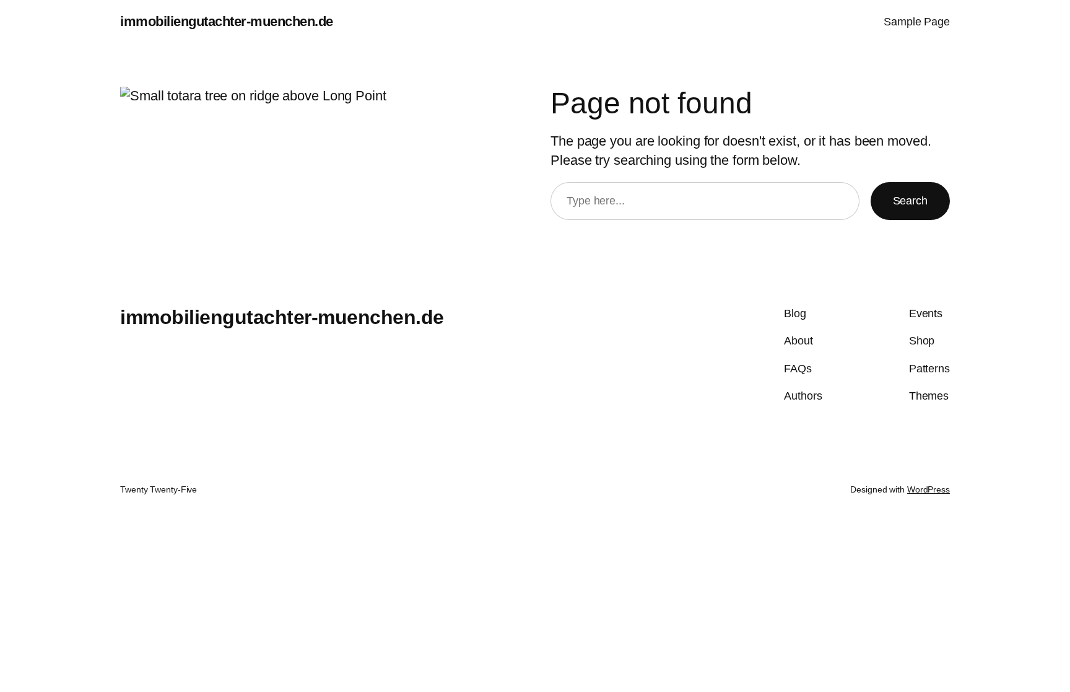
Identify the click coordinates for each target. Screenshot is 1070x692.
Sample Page (917, 21)
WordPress (928, 489)
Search (910, 201)
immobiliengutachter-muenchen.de (226, 21)
